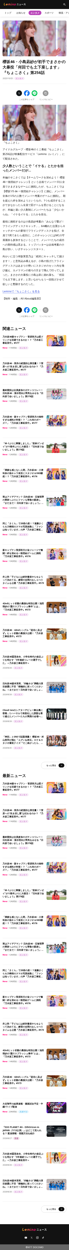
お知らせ (20, 12)
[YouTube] (26, 1238)
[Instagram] (37, 1238)
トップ (7, 12)
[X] (31, 1238)
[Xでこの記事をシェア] (19, 93)
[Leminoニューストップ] (15, 4)
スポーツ (49, 12)
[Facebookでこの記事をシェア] (27, 93)
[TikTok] (43, 1238)
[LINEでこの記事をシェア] (34, 93)
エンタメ (34, 12)
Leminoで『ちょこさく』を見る (21, 291)
